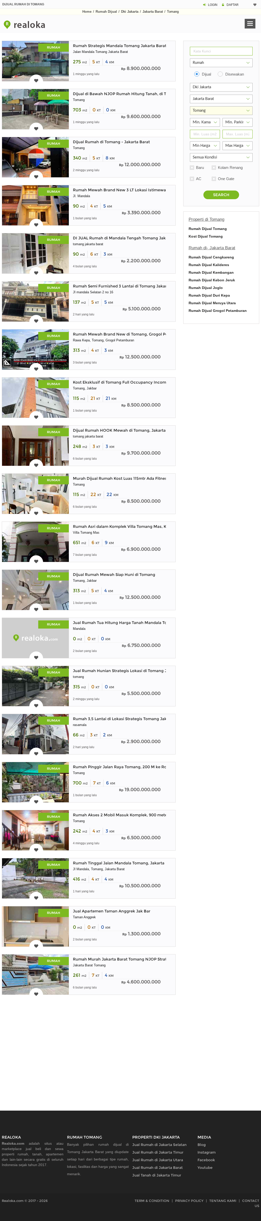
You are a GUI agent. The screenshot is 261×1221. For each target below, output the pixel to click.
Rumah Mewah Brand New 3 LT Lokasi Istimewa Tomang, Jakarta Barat (142, 189)
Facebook (206, 1160)
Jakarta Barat (152, 11)
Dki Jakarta (129, 11)
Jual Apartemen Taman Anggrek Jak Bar (111, 911)
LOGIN (212, 5)
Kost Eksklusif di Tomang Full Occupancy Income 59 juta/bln (132, 382)
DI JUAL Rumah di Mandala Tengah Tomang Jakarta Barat (129, 238)
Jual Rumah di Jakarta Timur (158, 1152)
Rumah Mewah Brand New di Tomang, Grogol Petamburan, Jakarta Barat (144, 334)
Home (87, 11)
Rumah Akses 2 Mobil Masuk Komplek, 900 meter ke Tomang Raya (137, 814)
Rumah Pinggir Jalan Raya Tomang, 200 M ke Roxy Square (129, 766)
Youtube (205, 1167)
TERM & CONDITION (152, 1201)
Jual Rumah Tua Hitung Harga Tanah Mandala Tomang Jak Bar (133, 622)
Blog (202, 1144)
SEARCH (221, 194)
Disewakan (234, 74)
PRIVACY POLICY (189, 1201)
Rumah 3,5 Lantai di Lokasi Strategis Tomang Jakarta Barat (129, 718)
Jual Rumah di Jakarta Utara (157, 1160)
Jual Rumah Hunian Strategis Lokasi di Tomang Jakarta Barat (131, 670)
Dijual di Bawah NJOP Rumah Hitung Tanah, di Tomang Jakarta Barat (139, 93)
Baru (200, 167)
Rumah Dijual (106, 11)
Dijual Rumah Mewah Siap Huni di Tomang (114, 574)
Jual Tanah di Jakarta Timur (156, 1175)
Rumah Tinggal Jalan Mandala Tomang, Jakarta (118, 863)
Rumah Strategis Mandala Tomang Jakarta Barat (119, 45)
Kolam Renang (230, 167)
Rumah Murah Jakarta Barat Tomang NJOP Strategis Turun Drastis (137, 959)
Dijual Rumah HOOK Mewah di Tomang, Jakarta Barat (125, 430)
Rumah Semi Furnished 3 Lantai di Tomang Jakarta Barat (127, 286)
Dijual (206, 74)
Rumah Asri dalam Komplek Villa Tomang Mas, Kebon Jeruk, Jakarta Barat (144, 526)
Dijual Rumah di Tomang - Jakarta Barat (111, 141)
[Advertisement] (89, 1046)
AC (198, 179)
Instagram (207, 1152)
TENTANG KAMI (222, 1201)
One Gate (226, 179)
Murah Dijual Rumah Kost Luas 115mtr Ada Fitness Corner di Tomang (139, 478)
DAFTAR (233, 5)
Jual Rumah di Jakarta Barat (157, 1167)
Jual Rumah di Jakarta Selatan (159, 1144)
